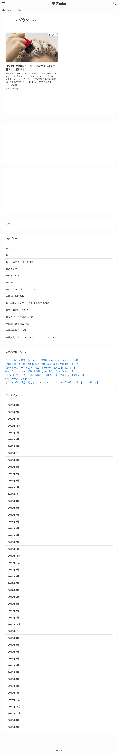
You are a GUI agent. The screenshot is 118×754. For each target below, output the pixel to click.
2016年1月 (13, 692)
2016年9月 (13, 638)
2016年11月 (14, 624)
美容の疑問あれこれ (18, 296)
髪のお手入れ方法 (17, 330)
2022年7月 (13, 432)
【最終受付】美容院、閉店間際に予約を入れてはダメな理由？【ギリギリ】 (44, 363)
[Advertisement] (59, 192)
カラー (11, 255)
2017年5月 (13, 596)
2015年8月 (13, 727)
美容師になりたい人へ (19, 309)
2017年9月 (13, 569)
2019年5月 (13, 460)
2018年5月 (13, 528)
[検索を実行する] (110, 224)
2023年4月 (13, 405)
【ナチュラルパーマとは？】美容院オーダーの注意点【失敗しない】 (40, 367)
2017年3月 (13, 610)
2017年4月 (13, 603)
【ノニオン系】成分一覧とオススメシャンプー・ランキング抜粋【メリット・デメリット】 (52, 382)
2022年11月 (14, 425)
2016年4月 (13, 672)
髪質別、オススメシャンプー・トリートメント (32, 337)
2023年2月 (13, 412)
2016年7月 (13, 651)
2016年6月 (13, 658)
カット (11, 248)
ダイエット (14, 275)
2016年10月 (14, 631)
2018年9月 (13, 501)
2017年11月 (14, 555)
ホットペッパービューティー (23, 289)
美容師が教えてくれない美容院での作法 (29, 303)
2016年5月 (13, 665)
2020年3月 (13, 446)
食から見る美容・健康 (19, 323)
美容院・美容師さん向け (20, 316)
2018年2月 (13, 542)
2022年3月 (13, 439)
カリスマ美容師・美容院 (20, 261)
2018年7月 (13, 514)
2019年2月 (13, 480)
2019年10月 (14, 453)
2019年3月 (13, 473)
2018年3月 (13, 535)
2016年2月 (13, 685)
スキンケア (14, 268)
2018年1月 (13, 549)
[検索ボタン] (114, 3)
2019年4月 (13, 466)
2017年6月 (13, 590)
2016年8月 (13, 644)
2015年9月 (13, 720)
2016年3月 (13, 679)
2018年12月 (14, 494)
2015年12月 (14, 699)
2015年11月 (14, 706)
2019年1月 (13, 487)
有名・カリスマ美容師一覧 (18, 378)
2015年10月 (14, 713)
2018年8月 (13, 507)
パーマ (11, 282)
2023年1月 (13, 418)
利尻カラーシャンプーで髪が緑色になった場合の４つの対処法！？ (39, 371)
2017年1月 (13, 617)
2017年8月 (13, 576)
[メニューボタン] (3, 3)
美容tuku (59, 3)
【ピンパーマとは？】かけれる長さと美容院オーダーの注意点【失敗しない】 (45, 375)
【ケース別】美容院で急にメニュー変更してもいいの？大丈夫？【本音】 (43, 360)
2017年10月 (14, 562)
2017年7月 (13, 583)
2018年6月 (13, 521)
